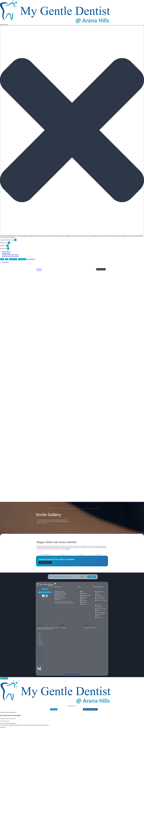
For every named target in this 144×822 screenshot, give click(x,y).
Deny (7, 259)
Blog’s (39, 645)
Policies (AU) (40, 641)
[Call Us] (62, 622)
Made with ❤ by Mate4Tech (72, 673)
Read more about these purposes (10, 256)
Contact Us (39, 633)
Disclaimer (39, 636)
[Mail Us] (85, 622)
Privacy (39, 639)
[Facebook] (43, 595)
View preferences (13, 259)
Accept (2, 259)
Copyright (39, 652)
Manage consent (4, 678)
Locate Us (39, 625)
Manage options (6, 251)
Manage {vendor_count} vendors (10, 254)
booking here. (68, 548)
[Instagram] (46, 595)
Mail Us (86, 625)
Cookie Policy (5, 262)
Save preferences (22, 259)
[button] (72, 130)
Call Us (62, 625)
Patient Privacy (40, 638)
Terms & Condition (40, 644)
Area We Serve (40, 642)
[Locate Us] (38, 622)
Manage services (6, 253)
